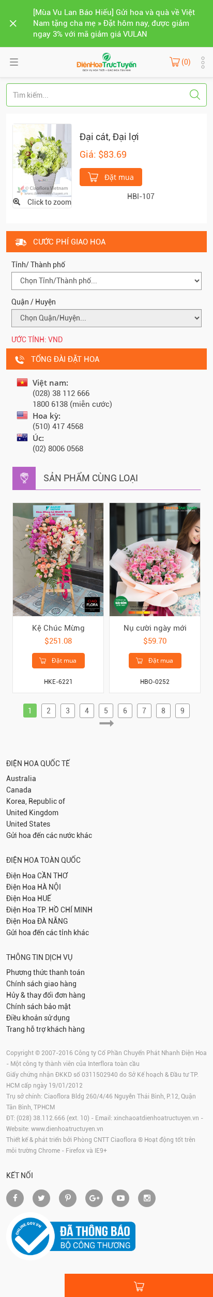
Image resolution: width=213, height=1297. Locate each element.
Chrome (49, 1150)
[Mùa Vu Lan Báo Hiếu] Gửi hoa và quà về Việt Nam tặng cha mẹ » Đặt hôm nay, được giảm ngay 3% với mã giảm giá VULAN (114, 23)
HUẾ (44, 898)
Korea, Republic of (35, 801)
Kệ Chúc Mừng (58, 628)
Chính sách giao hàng (41, 984)
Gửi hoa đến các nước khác (49, 835)
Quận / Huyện (33, 302)
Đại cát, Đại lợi (109, 136)
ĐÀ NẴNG (52, 921)
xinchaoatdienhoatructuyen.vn (156, 1118)
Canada (19, 790)
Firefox (75, 1150)
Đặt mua (118, 177)
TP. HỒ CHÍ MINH (65, 910)
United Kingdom (32, 812)
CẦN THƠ (52, 876)
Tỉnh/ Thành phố (38, 265)
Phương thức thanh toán (45, 972)
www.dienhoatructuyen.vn (67, 1129)
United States (28, 824)
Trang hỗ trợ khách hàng (45, 1029)
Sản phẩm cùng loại (90, 477)
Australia (21, 778)
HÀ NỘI (49, 887)
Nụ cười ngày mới (155, 628)
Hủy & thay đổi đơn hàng (45, 995)
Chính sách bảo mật (38, 1006)
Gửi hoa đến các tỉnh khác (47, 932)
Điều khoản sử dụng (38, 1018)
